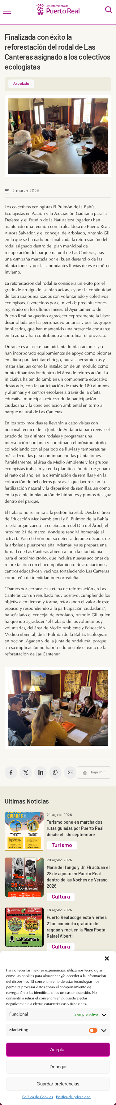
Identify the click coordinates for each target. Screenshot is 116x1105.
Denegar (58, 1066)
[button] (107, 958)
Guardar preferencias (58, 1083)
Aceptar (58, 1049)
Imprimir (98, 772)
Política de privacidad (73, 1097)
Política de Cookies (37, 1097)
